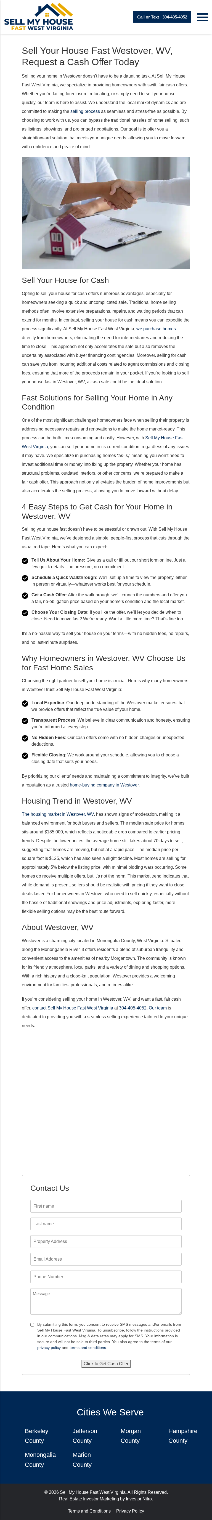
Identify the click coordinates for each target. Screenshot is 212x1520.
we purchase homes (156, 328)
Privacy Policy (130, 1511)
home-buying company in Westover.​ (105, 785)
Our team (158, 1008)
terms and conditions (88, 1347)
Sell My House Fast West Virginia (93, 1492)
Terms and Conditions (89, 1511)
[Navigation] (202, 17)
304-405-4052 (162, 17)
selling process (85, 111)
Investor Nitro (139, 1499)
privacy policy (49, 1347)
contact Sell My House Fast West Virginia (72, 1008)
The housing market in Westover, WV (58, 814)
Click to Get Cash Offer (106, 1363)
